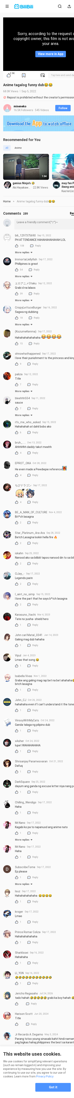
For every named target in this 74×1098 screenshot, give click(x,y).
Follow (63, 108)
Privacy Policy (44, 1076)
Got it (53, 1087)
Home (7, 201)
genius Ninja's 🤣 (24, 183)
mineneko (20, 106)
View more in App (50, 54)
